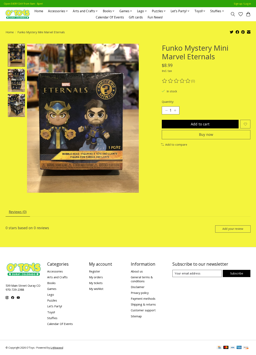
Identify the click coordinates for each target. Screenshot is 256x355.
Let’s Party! (54, 306)
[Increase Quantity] (175, 110)
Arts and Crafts (57, 277)
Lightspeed (57, 347)
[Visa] (232, 348)
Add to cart (200, 124)
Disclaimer (138, 287)
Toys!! (51, 312)
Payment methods (143, 299)
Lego (50, 294)
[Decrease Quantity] (166, 110)
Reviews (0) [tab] (18, 211)
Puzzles (52, 300)
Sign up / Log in (242, 3)
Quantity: (168, 102)
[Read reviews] (176, 81)
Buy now (206, 134)
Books (51, 283)
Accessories (55, 271)
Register (94, 271)
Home (38, 11)
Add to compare (176, 144)
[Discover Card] (245, 348)
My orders (96, 277)
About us (137, 271)
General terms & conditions (142, 279)
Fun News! (155, 17)
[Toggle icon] (233, 14)
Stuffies (52, 318)
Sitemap (136, 316)
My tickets (96, 283)
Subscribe (236, 273)
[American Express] (239, 348)
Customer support (143, 310)
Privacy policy (140, 293)
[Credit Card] (219, 348)
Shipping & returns (143, 304)
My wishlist (96, 289)
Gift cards (136, 17)
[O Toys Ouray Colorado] (17, 14)
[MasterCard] (226, 348)
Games (51, 289)
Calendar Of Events (110, 17)
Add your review (232, 229)
